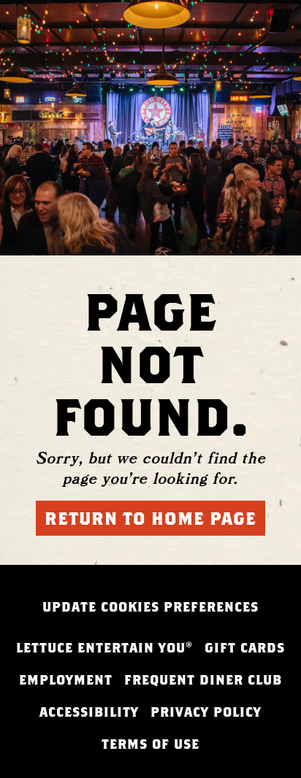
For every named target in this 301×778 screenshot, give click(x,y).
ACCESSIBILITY (89, 712)
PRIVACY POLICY (206, 712)
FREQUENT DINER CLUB (203, 680)
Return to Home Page (150, 518)
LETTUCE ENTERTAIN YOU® (104, 647)
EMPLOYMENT (66, 680)
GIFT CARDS (245, 647)
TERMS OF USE (150, 744)
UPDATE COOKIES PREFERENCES (150, 607)
